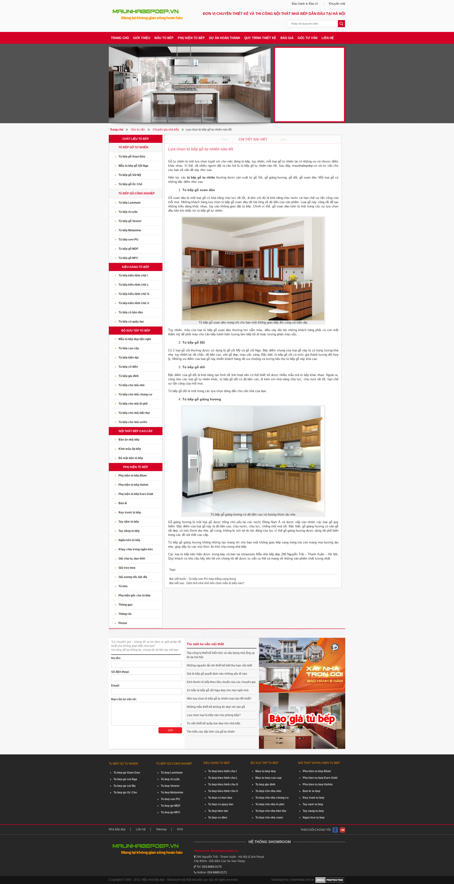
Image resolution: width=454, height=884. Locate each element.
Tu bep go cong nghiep (174, 763)
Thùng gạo (125, 604)
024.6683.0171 (217, 872)
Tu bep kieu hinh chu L (223, 777)
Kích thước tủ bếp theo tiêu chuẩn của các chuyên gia (221, 682)
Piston (122, 623)
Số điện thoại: (120, 671)
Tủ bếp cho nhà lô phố (133, 403)
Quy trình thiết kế (260, 38)
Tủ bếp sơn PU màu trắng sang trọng (202, 579)
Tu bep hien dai (218, 811)
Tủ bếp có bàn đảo (130, 312)
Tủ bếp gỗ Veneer (130, 221)
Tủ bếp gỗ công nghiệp (136, 193)
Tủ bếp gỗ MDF (128, 248)
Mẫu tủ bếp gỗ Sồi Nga (133, 165)
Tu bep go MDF (170, 805)
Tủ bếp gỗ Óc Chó (130, 184)
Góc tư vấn (307, 38)
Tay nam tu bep (313, 804)
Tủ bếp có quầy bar (131, 321)
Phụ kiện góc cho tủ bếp (134, 595)
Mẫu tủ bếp (164, 38)
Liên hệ (328, 38)
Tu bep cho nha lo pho (269, 804)
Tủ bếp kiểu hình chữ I (133, 275)
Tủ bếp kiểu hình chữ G (133, 294)
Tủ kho (122, 586)
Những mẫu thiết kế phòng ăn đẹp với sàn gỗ (216, 707)
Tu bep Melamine (172, 792)
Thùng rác (125, 614)
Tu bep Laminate (172, 772)
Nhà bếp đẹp (117, 829)
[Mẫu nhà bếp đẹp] (190, 85)
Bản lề (122, 503)
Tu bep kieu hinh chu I (222, 771)
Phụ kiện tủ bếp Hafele (133, 484)
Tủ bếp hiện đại (128, 357)
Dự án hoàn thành (224, 38)
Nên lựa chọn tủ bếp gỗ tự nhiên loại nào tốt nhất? (219, 698)
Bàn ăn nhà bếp (128, 439)
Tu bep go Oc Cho (125, 792)
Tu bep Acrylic (170, 779)
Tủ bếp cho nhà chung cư (135, 394)
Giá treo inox (126, 567)
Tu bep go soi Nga (125, 779)
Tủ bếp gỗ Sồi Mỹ (129, 175)
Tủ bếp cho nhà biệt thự (134, 413)
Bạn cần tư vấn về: (124, 699)
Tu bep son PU (170, 799)
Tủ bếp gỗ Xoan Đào (131, 156)
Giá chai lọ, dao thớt (131, 558)
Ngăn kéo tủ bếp (129, 540)
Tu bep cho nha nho (268, 791)
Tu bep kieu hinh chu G (223, 784)
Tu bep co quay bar (220, 804)
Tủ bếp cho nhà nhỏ (131, 385)
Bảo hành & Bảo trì (305, 3)
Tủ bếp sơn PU (128, 239)
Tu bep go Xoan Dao (127, 772)
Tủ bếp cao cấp (128, 348)
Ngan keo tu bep (313, 817)
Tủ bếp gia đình (128, 376)
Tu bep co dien (217, 817)
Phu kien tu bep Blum (317, 771)
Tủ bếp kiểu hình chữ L (133, 284)
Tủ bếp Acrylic (128, 212)
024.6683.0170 (212, 866)
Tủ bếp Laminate (129, 202)
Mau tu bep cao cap (268, 777)
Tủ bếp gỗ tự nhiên (133, 147)
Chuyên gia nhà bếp (166, 129)
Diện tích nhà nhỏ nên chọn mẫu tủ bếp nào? (206, 583)
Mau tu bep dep (265, 771)
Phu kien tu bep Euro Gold (320, 777)
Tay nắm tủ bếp (128, 521)
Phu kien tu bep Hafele (318, 784)
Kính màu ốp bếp (129, 449)
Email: (115, 685)
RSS (180, 829)
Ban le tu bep (311, 791)
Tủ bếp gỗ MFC (128, 258)
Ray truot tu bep (313, 797)
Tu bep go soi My (125, 786)
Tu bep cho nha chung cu (271, 797)
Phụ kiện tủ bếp (191, 38)
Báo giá (286, 38)
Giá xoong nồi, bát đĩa (132, 577)
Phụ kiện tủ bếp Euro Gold (135, 494)
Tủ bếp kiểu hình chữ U (133, 303)
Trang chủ (120, 38)
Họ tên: (116, 658)
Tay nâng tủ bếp (129, 531)
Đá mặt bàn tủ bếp (130, 458)
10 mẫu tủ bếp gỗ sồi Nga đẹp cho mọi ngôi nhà (218, 690)
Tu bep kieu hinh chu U (223, 791)
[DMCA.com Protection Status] (329, 880)
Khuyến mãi (337, 3)
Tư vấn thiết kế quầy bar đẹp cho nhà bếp (213, 723)
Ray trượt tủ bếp (129, 512)
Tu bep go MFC (170, 812)
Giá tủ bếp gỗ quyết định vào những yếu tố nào (217, 673)
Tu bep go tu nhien (123, 763)
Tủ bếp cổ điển (128, 366)
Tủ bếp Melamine (129, 230)
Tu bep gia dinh (265, 784)
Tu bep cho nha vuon (269, 817)
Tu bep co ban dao (220, 797)
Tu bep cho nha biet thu (270, 811)
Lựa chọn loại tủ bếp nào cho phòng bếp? (214, 715)
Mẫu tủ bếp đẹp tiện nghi (134, 339)
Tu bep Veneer (170, 786)
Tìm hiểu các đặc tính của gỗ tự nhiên (211, 731)
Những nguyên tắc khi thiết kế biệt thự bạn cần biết (219, 665)
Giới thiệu (141, 38)
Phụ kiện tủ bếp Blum (132, 475)
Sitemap (161, 829)
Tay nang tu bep (313, 811)
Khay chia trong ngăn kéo (135, 549)
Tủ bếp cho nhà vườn (132, 422)
